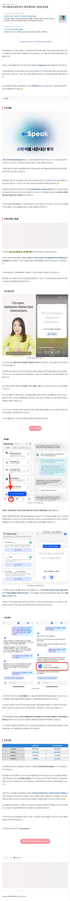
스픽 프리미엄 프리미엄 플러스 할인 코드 (35, 841)
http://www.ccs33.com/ (11, 27)
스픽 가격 (5, 767)
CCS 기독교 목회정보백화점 (13, 29)
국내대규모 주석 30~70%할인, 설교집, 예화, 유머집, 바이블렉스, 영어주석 (25, 32)
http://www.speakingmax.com (13, 13)
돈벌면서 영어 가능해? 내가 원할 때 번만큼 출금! (20, 16)
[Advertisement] (35, 236)
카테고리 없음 (5, 4)
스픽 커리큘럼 (35, 428)
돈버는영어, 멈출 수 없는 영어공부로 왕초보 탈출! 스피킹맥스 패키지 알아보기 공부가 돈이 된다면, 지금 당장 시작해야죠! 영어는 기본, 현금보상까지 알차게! (29, 20)
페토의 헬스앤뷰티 (12, 896)
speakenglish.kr (24, 828)
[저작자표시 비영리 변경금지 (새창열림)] (65, 858)
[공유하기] (11, 858)
